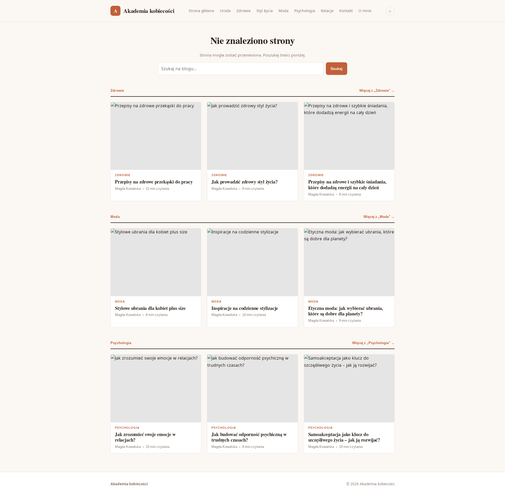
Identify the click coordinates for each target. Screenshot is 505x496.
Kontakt (346, 10)
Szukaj (336, 68)
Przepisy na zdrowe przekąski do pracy (156, 151)
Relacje (327, 10)
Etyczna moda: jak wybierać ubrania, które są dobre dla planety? (349, 277)
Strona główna (201, 10)
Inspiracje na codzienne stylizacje (252, 277)
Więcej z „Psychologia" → (373, 343)
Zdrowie (243, 10)
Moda (284, 10)
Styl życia (264, 10)
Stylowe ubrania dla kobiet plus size (156, 277)
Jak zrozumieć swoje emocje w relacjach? (156, 404)
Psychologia (304, 10)
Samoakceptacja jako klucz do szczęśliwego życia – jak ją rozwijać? (349, 404)
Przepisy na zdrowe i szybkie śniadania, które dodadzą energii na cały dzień (349, 151)
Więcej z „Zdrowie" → (377, 90)
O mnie (364, 10)
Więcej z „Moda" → (379, 216)
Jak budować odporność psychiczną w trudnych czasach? (252, 404)
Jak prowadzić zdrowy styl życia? (252, 151)
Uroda (225, 10)
